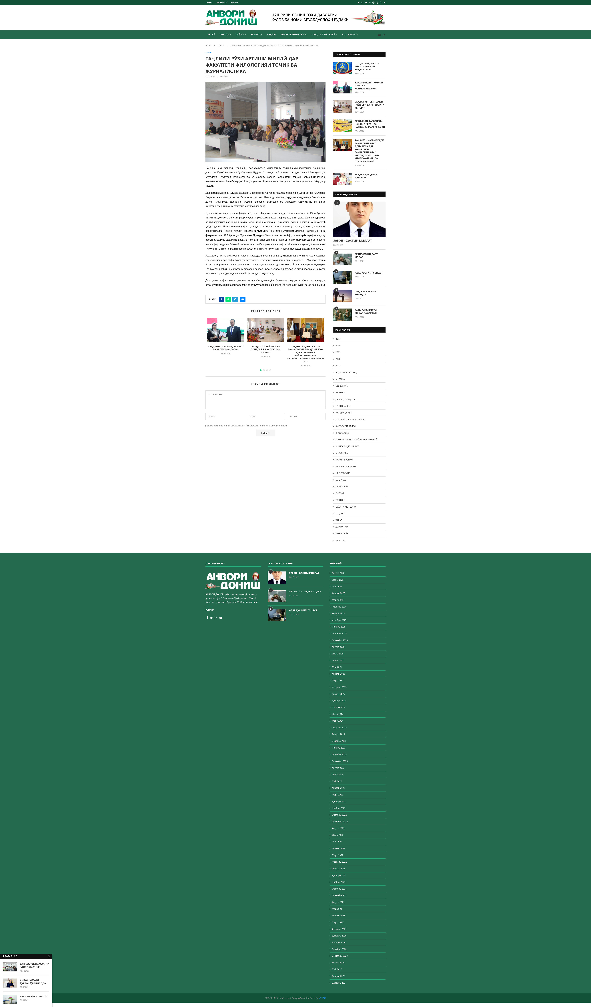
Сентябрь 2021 (340, 895)
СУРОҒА (234, 2)
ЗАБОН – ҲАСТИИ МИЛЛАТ (352, 240)
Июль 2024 (337, 714)
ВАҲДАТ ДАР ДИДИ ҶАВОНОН (366, 176)
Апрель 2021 (338, 915)
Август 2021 (338, 902)
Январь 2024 (338, 734)
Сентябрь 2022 (340, 821)
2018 (338, 345)
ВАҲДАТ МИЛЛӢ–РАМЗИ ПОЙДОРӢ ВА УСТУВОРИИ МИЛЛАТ (265, 349)
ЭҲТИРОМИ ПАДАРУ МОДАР (366, 256)
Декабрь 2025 (339, 620)
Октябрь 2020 (339, 949)
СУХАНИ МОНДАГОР (346, 506)
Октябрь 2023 (339, 754)
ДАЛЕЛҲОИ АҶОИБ (346, 399)
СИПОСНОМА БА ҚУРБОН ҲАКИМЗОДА (33, 982)
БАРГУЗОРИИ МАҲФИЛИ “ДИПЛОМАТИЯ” (34, 965)
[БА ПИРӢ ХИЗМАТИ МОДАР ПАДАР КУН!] (342, 315)
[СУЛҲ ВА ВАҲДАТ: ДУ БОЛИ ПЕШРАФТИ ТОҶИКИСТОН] (342, 68)
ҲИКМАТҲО (342, 526)
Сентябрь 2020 (340, 955)
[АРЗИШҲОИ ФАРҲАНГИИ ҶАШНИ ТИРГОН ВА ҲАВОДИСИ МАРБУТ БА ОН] (342, 125)
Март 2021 (337, 922)
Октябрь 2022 (339, 814)
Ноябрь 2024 (339, 707)
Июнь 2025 (337, 660)
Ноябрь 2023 (339, 747)
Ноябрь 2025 (339, 626)
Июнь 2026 (337, 579)
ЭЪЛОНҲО (341, 540)
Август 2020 (338, 962)
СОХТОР (224, 34)
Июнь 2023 (337, 774)
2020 (338, 358)
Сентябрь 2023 (340, 761)
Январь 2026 (338, 613)
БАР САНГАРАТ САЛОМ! (33, 996)
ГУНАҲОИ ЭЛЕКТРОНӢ (323, 34)
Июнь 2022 (337, 834)
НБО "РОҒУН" (343, 473)
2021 (338, 365)
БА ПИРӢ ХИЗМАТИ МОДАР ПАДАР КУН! (366, 312)
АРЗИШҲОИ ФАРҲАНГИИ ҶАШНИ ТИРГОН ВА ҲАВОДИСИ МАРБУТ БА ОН (370, 123)
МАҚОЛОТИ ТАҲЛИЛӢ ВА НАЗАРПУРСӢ (357, 439)
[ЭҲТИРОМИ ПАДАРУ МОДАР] (342, 259)
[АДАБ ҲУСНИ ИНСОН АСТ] (342, 277)
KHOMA (322, 998)
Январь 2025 (338, 693)
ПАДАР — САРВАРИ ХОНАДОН (365, 293)
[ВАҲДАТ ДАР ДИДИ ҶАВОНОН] (342, 179)
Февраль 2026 (339, 606)
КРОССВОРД (342, 432)
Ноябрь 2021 (339, 881)
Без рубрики (342, 385)
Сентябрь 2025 (340, 640)
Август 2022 (338, 828)
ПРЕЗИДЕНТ (342, 486)
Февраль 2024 (339, 727)
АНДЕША (271, 34)
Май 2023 (337, 781)
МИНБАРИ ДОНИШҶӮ (347, 446)
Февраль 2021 (339, 929)
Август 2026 (338, 572)
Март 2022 (337, 855)
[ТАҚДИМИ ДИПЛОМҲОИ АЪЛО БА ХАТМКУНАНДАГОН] (225, 330)
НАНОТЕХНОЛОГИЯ (346, 466)
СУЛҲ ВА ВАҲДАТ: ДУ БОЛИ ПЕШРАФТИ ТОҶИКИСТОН (367, 66)
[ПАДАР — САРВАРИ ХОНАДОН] (342, 296)
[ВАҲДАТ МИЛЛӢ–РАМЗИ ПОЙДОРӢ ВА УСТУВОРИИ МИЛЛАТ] (265, 330)
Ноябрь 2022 (339, 808)
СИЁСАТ (240, 34)
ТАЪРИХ (209, 2)
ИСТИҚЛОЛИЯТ (344, 412)
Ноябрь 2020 (339, 942)
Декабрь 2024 (339, 700)
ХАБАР (221, 45)
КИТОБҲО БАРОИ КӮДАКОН (350, 419)
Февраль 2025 (339, 687)
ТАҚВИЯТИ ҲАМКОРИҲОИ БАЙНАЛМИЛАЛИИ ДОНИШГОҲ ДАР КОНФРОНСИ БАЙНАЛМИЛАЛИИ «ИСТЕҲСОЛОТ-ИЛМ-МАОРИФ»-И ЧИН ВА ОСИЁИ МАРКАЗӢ (369, 151)
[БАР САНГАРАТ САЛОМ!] (10, 999)
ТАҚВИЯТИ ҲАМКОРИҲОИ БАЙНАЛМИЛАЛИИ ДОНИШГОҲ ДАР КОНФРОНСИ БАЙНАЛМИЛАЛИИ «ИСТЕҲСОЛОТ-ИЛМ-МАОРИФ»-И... (305, 354)
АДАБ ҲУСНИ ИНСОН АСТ (369, 272)
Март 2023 (337, 794)
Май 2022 (337, 841)
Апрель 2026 (338, 593)
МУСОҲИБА (342, 453)
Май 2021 (337, 908)
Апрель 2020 (338, 976)
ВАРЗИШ (340, 392)
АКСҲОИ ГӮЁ (222, 2)
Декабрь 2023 (339, 740)
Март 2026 (337, 599)
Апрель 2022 (338, 848)
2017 (338, 338)
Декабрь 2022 (339, 801)
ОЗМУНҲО (341, 479)
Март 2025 (337, 680)
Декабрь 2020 (339, 935)
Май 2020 (337, 969)
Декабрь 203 (338, 982)
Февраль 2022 (339, 861)
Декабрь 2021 (339, 875)
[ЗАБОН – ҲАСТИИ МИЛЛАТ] (359, 219)
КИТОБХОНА (349, 34)
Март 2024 (337, 720)
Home (208, 45)
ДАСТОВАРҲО (343, 405)
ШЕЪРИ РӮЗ (342, 533)
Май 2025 (337, 667)
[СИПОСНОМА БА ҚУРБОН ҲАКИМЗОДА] (10, 983)
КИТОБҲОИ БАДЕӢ (346, 426)
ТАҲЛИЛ (255, 34)
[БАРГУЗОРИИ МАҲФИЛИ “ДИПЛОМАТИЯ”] (10, 966)
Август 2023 (338, 767)
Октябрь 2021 (339, 888)
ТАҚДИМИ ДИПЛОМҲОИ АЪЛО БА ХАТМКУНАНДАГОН (225, 348)
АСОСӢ (211, 34)
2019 (338, 352)
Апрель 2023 (338, 787)
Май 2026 (337, 586)
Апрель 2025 (338, 673)
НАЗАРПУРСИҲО (344, 459)
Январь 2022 (338, 868)
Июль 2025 (337, 653)
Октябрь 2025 (339, 633)
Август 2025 (338, 646)
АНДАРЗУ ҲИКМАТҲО (292, 34)
